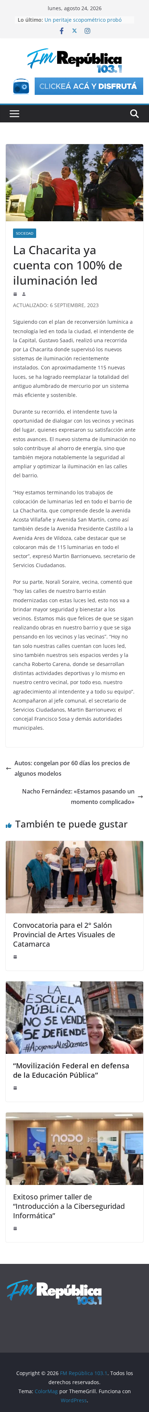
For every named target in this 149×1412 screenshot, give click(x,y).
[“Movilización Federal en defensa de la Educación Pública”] (74, 986)
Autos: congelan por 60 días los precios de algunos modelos (72, 768)
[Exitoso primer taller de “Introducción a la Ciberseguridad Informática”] (74, 1118)
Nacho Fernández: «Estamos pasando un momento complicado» (78, 796)
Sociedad (24, 233)
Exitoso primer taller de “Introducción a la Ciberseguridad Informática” (69, 1206)
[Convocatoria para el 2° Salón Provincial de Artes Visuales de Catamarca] (74, 846)
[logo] (54, 1282)
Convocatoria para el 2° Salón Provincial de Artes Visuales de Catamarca (64, 934)
